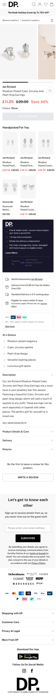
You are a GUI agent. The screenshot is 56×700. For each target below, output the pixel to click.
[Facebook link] (32, 671)
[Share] (52, 20)
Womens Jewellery (10, 20)
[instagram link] (24, 671)
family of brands (38, 553)
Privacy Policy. (38, 563)
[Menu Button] (4, 4)
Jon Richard (9, 86)
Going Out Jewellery (31, 20)
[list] (28, 53)
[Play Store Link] (28, 656)
